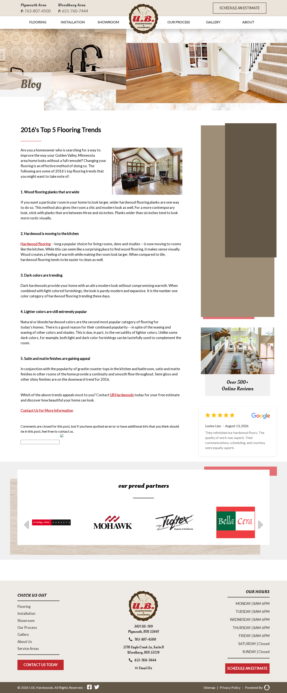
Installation (73, 22)
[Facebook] (89, 687)
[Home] (143, 620)
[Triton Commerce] (266, 687)
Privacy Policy (230, 687)
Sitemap (209, 687)
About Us (24, 642)
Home (143, 19)
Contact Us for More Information (47, 410)
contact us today (41, 665)
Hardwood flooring (36, 244)
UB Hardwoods (122, 395)
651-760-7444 (75, 10)
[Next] (259, 522)
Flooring (37, 22)
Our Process (178, 22)
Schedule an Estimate (240, 8)
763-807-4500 (38, 10)
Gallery (213, 22)
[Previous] (27, 522)
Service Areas (28, 649)
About (248, 22)
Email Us (145, 668)
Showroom (108, 22)
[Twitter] (97, 687)
